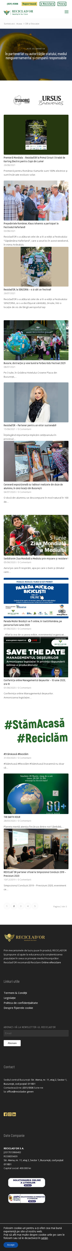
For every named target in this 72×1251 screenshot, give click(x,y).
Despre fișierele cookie (18, 1008)
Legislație (10, 998)
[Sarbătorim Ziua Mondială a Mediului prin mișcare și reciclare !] (36, 535)
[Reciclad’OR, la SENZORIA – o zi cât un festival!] (36, 267)
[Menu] (66, 11)
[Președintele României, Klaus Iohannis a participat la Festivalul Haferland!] (36, 201)
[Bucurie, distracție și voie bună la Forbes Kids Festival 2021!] (36, 340)
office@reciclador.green (20, 1091)
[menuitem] (12, 4)
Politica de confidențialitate (21, 1003)
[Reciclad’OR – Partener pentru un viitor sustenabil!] (36, 402)
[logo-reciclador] (30, 12)
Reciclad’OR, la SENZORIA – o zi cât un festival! (27, 289)
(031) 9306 (12, 3)
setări (44, 1238)
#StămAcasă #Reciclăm (16, 754)
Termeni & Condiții (15, 993)
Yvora (62, 3)
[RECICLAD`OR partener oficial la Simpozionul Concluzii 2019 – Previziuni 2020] (36, 849)
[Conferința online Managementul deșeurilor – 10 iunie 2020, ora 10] (36, 657)
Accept (10, 1244)
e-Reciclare (47, 3)
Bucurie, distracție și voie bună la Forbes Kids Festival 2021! (35, 363)
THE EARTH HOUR (12, 816)
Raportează (29, 3)
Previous (4, 100)
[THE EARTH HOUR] (36, 794)
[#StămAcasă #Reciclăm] (36, 731)
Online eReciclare (51, 962)
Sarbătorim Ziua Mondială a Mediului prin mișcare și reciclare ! (36, 558)
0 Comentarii (24, 429)
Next (68, 100)
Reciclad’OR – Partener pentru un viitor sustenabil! (30, 425)
